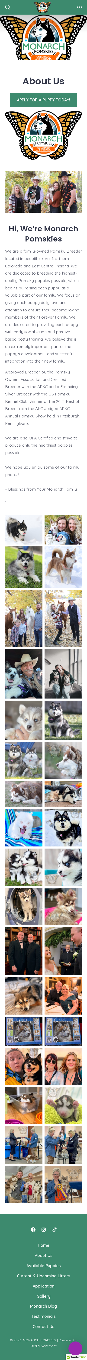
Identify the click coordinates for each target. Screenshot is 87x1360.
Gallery (44, 1296)
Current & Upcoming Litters (43, 1275)
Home (43, 1245)
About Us (43, 1255)
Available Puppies (43, 1265)
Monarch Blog (43, 1306)
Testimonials (44, 1316)
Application (44, 1285)
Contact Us (43, 1326)
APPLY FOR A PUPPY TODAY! (43, 99)
